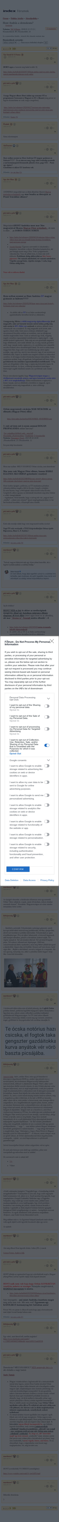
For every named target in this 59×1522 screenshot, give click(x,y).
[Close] (53, 642)
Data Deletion (11, 880)
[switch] (46, 706)
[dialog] (29, 761)
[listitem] (29, 698)
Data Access (29, 880)
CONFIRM (18, 869)
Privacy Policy (47, 880)
